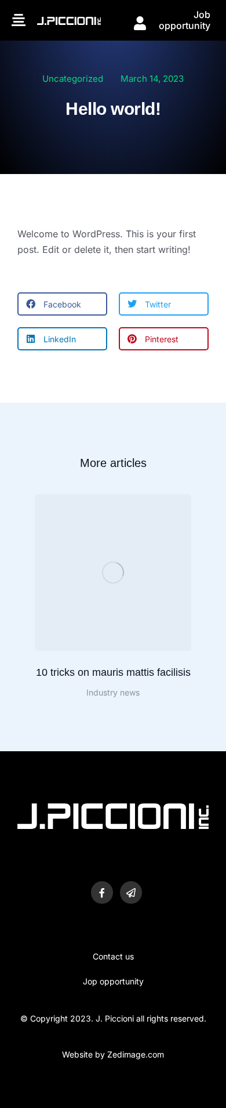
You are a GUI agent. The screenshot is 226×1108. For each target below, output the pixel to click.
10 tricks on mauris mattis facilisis (113, 672)
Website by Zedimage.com (113, 1054)
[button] (62, 304)
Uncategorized (72, 78)
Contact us (113, 956)
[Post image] (113, 572)
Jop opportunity (113, 981)
